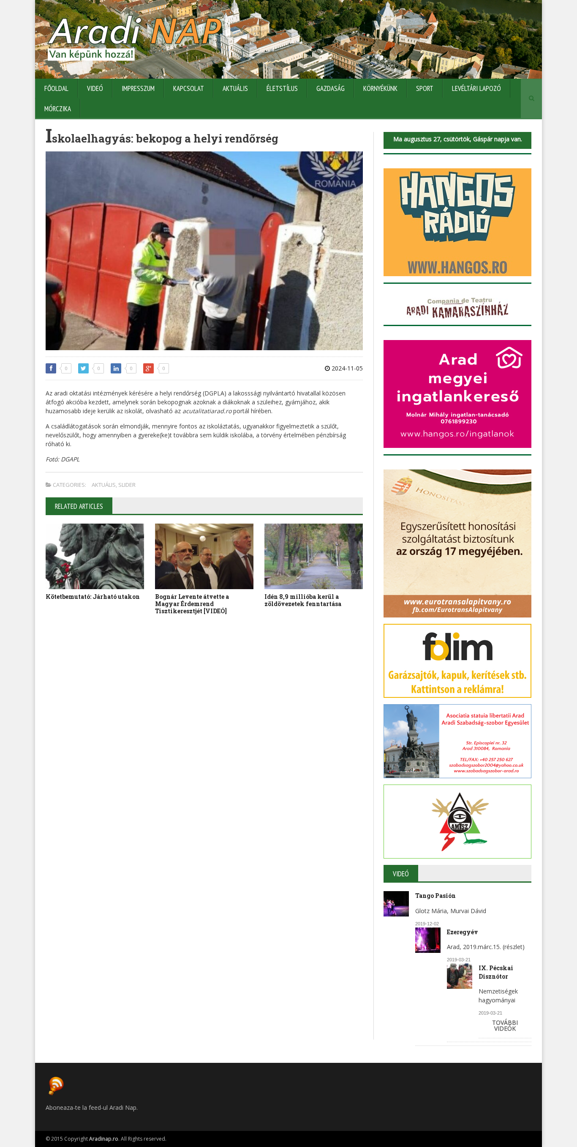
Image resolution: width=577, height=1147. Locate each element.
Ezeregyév (462, 932)
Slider (127, 484)
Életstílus (282, 88)
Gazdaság (330, 88)
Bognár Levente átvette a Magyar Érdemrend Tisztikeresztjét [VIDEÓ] (192, 604)
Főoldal (56, 88)
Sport (424, 88)
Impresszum (138, 88)
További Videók (505, 1025)
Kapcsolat (188, 88)
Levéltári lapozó (476, 88)
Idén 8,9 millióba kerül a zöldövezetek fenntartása (302, 600)
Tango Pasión (435, 896)
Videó (95, 88)
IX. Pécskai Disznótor (496, 972)
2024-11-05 (346, 368)
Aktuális (235, 88)
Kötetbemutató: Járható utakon (93, 597)
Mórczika (57, 108)
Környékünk (380, 88)
